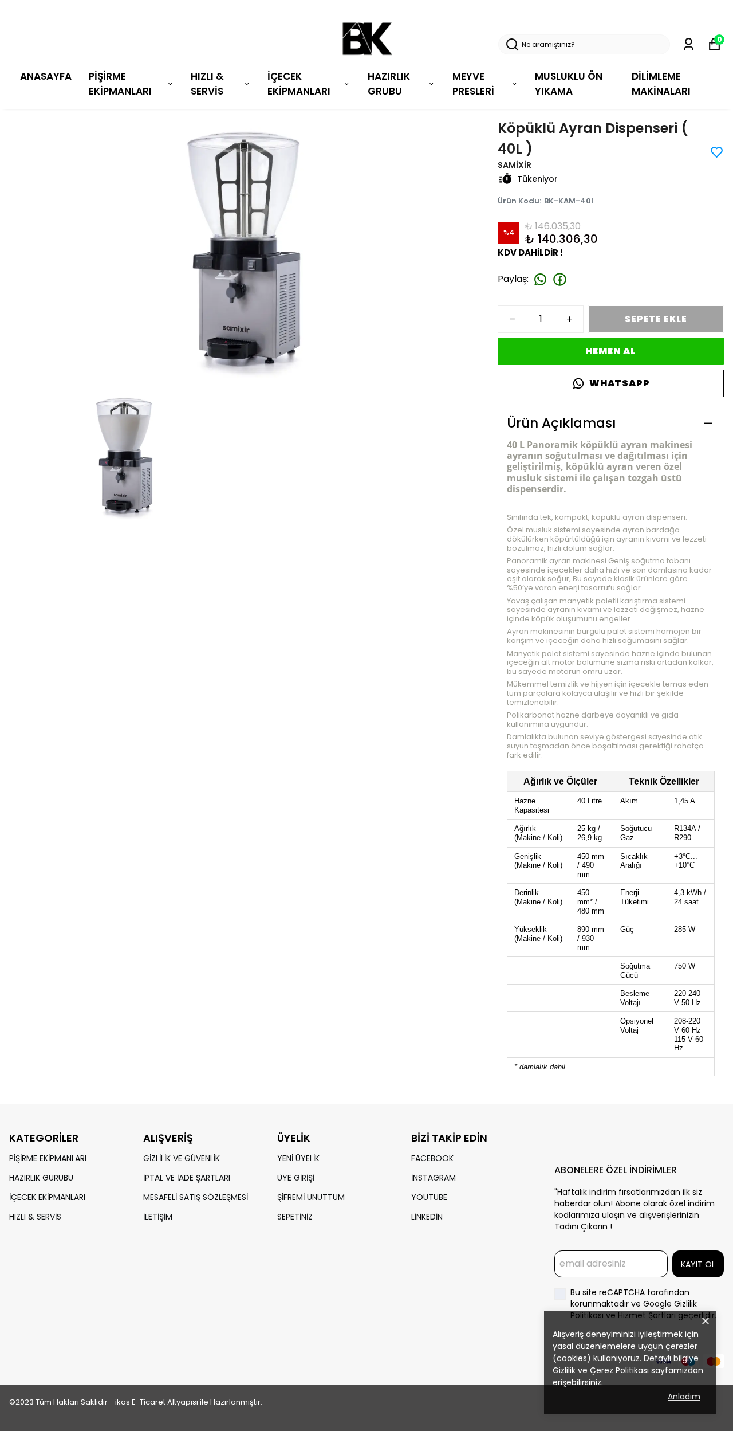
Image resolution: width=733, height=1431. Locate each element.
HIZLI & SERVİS (207, 83)
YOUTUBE (429, 1197)
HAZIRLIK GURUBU (41, 1177)
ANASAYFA (46, 76)
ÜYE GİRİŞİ (295, 1177)
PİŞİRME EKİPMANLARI (120, 83)
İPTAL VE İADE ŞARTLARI (186, 1177)
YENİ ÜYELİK (298, 1158)
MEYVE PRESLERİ (473, 83)
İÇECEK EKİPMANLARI (298, 83)
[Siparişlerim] (688, 44)
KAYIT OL (698, 1264)
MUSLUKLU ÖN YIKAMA (568, 83)
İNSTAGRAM (433, 1177)
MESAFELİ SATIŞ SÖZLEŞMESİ (195, 1197)
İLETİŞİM (157, 1216)
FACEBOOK (432, 1158)
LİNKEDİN (427, 1216)
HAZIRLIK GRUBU (389, 83)
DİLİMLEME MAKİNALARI (661, 83)
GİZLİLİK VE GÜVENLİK (181, 1158)
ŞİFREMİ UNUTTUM (311, 1197)
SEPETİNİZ (295, 1216)
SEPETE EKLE (656, 319)
